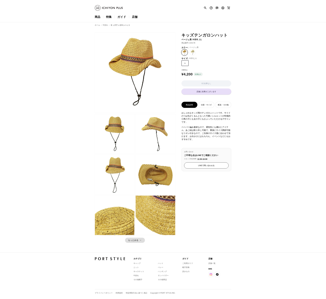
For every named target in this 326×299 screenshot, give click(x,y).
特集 (109, 16)
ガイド (121, 16)
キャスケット (138, 271)
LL (185, 63)
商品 (97, 16)
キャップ (137, 263)
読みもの (185, 271)
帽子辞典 (185, 267)
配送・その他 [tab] (223, 105)
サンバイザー (163, 275)
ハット (160, 263)
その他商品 (162, 280)
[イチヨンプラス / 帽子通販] (109, 8)
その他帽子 (137, 280)
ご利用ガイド (187, 263)
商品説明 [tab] (189, 105)
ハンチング (162, 271)
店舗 (135, 16)
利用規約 (119, 293)
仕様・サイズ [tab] (206, 105)
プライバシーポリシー (104, 293)
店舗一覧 (211, 263)
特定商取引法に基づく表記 (136, 293)
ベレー (160, 267)
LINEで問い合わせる (206, 165)
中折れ (136, 275)
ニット (136, 267)
